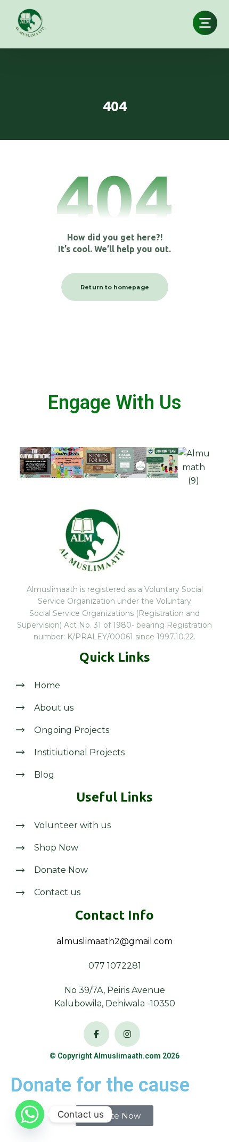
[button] (205, 23)
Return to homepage (114, 287)
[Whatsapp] (29, 1114)
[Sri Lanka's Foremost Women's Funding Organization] (29, 23)
